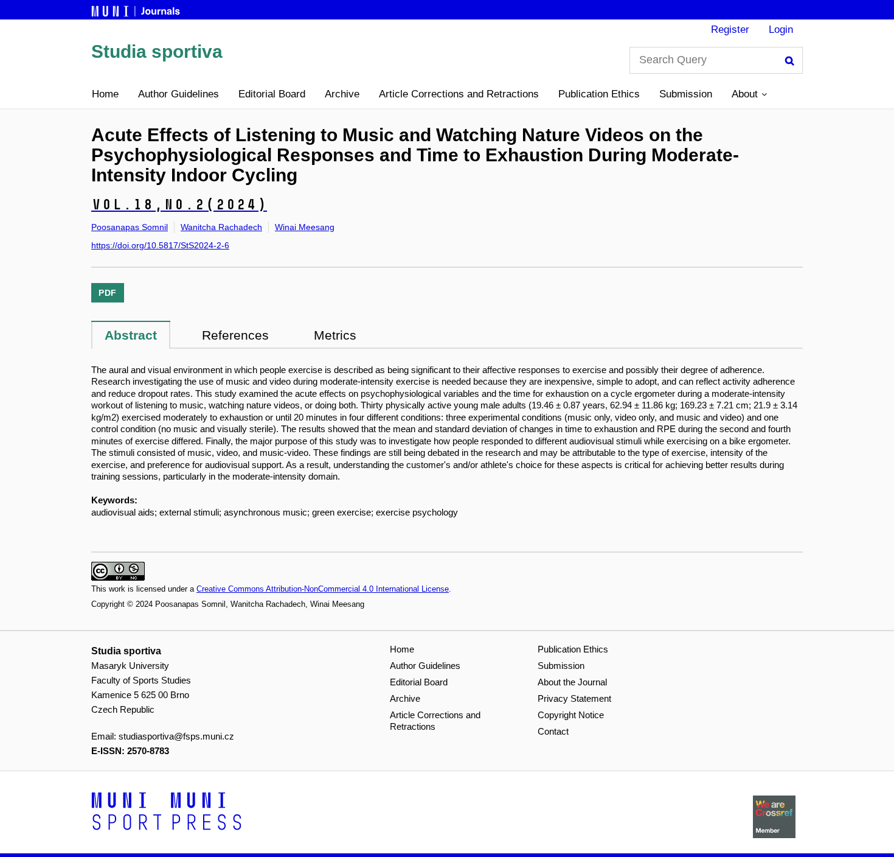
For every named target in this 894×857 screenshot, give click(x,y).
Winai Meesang (304, 227)
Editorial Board (271, 94)
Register (730, 29)
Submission (685, 94)
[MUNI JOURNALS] (136, 9)
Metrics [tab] (335, 335)
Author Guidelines (178, 94)
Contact (553, 731)
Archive (342, 94)
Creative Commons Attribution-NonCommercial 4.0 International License (322, 588)
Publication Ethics (599, 94)
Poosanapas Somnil (129, 227)
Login (781, 29)
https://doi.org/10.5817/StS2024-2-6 (160, 245)
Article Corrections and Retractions (459, 94)
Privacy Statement (574, 698)
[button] (749, 94)
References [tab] (235, 335)
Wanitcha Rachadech (221, 227)
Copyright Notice (571, 715)
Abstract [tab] (131, 335)
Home (105, 94)
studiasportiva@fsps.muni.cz (176, 736)
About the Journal (572, 682)
